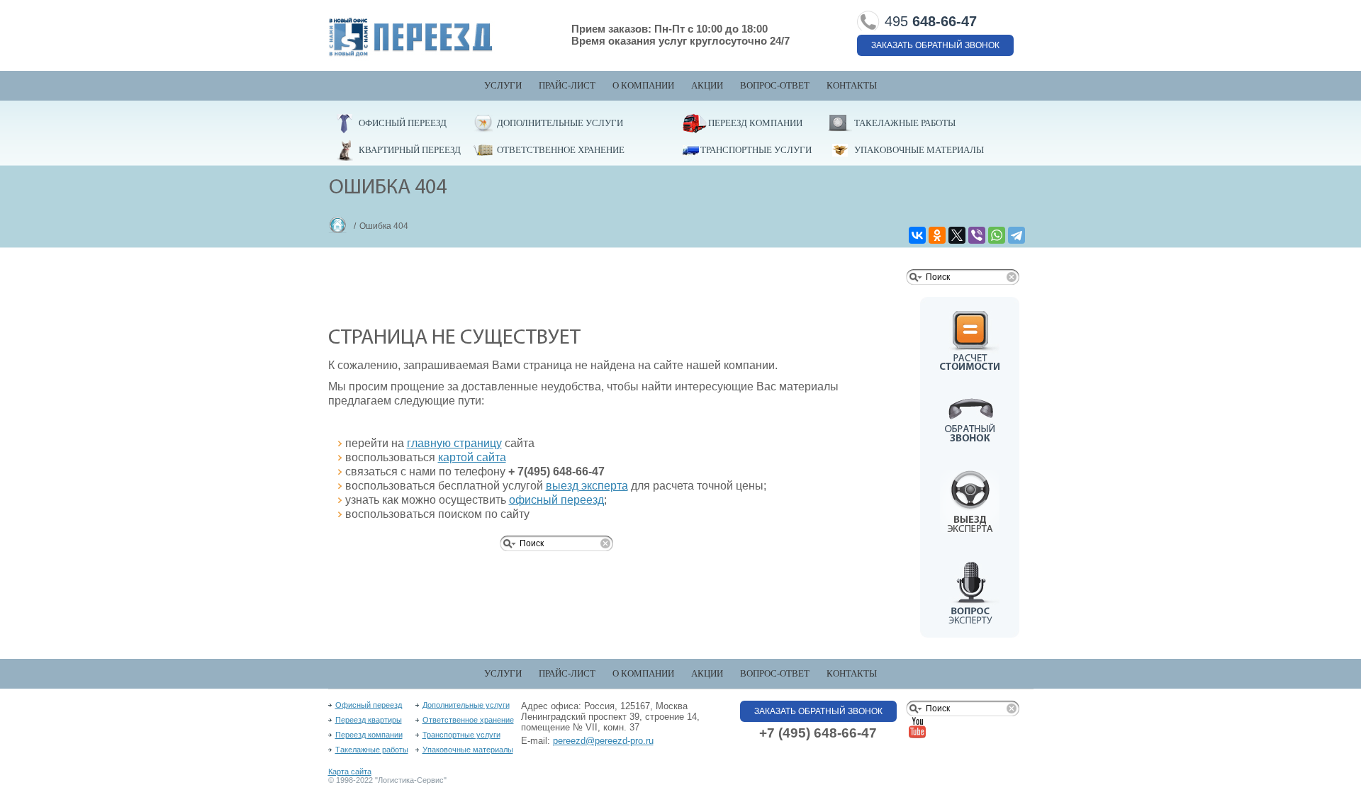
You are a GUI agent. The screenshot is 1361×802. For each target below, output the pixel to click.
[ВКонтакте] (917, 235)
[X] (956, 235)
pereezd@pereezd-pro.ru (603, 740)
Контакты (852, 85)
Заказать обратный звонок (935, 45)
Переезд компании (755, 123)
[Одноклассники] (937, 235)
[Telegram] (1016, 235)
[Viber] (976, 235)
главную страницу (454, 443)
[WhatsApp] (996, 235)
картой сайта (472, 457)
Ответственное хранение (561, 150)
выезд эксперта (587, 486)
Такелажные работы (905, 123)
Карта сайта (349, 771)
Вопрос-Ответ (775, 85)
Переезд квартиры (368, 720)
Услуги (503, 85)
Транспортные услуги (756, 150)
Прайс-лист (567, 85)
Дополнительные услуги (560, 123)
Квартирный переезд (410, 150)
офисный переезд (556, 500)
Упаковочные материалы (919, 150)
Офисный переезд (403, 123)
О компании (643, 85)
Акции (707, 85)
